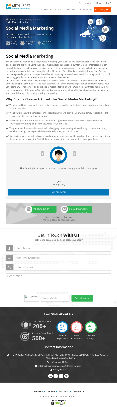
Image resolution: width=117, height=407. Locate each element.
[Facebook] (61, 376)
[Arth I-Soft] (18, 6)
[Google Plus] (56, 376)
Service (59, 9)
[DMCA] (58, 402)
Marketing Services (31, 19)
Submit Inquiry (82, 298)
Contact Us (86, 9)
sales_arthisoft (60, 369)
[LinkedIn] (50, 376)
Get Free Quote (102, 9)
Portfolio (72, 9)
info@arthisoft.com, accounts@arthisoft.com (60, 365)
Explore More (59, 191)
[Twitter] (66, 376)
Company (46, 9)
